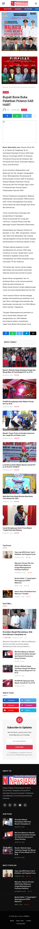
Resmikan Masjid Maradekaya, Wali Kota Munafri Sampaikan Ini (23, 822)
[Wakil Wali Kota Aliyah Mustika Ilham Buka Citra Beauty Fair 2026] (19, 484)
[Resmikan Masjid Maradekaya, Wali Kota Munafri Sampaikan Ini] (19, 619)
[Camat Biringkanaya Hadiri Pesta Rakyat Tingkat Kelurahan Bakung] (19, 515)
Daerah (18, 9)
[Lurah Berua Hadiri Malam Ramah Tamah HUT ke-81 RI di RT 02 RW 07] (19, 452)
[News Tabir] (19, 3)
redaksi (28, 921)
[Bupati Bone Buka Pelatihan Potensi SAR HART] (19, 131)
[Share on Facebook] (7, 116)
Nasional (8, 9)
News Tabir (20, 921)
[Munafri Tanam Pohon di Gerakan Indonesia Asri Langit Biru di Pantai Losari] (19, 421)
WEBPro (27, 916)
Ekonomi (28, 9)
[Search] (36, 3)
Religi (5, 627)
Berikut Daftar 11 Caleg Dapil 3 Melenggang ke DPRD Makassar (25, 581)
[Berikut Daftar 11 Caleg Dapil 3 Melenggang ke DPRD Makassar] (8, 581)
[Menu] (3, 3)
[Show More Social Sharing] (34, 116)
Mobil (12, 921)
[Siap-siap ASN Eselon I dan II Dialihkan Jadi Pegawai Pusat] (8, 554)
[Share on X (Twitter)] (27, 116)
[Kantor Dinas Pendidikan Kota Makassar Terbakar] (8, 594)
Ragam (6, 92)
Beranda (5, 87)
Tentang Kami (20, 923)
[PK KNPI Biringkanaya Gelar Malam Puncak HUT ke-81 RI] (19, 389)
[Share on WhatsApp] (17, 116)
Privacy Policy (20, 755)
